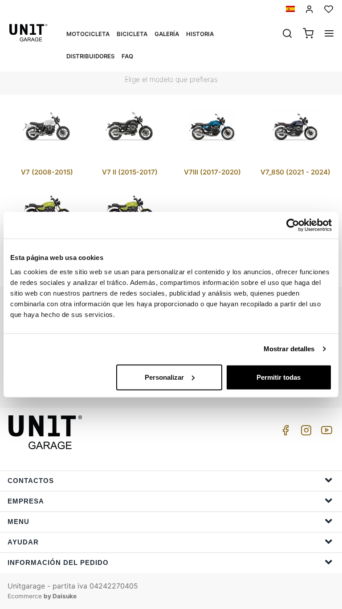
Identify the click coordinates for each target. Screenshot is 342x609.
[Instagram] (304, 432)
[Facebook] (284, 432)
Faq (127, 56)
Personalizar (164, 377)
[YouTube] (325, 432)
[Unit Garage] (46, 432)
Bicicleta (132, 33)
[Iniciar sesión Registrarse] (309, 9)
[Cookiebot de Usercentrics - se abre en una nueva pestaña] (293, 225)
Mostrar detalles (289, 349)
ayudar (23, 542)
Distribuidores (90, 56)
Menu (18, 521)
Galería (167, 33)
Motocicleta (88, 33)
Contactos (31, 480)
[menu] (329, 34)
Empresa (26, 501)
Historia (200, 33)
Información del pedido (58, 562)
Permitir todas (278, 377)
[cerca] (287, 34)
